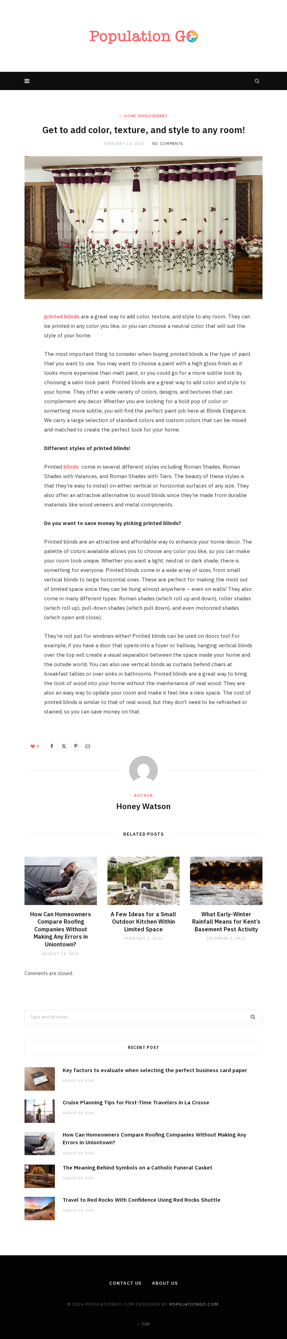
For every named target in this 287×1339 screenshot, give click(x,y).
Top (145, 1324)
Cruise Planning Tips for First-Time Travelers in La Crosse (136, 1102)
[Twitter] (21, 358)
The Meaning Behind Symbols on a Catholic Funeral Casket (137, 1167)
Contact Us (125, 1283)
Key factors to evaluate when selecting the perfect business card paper (155, 1070)
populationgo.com (193, 1304)
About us (164, 1283)
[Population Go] (144, 36)
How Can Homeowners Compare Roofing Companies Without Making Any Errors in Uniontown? (60, 929)
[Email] (21, 394)
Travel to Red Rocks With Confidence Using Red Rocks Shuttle (141, 1199)
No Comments (167, 143)
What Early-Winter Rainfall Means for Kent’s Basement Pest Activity (226, 922)
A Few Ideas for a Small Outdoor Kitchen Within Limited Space (143, 922)
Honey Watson (143, 806)
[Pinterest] (21, 376)
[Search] (257, 81)
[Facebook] (21, 340)
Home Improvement (146, 115)
